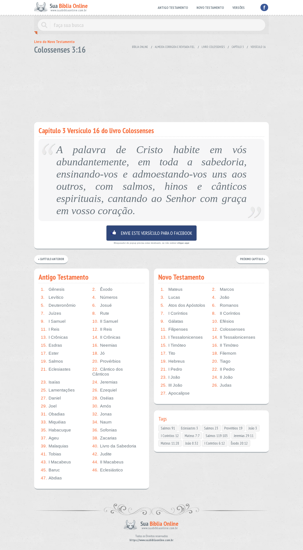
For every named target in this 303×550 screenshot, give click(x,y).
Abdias (51, 478)
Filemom (224, 353)
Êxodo (102, 289)
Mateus (172, 289)
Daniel (51, 398)
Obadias (53, 414)
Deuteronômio (58, 305)
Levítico (52, 297)
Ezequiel (104, 390)
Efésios (223, 321)
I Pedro (171, 369)
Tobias (51, 454)
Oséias (103, 398)
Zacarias (104, 438)
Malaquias (54, 446)
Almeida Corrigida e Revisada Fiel (175, 47)
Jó (98, 353)
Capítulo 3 (238, 47)
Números (105, 297)
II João (222, 377)
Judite (102, 454)
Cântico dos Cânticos (107, 371)
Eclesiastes (56, 369)
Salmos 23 (211, 428)
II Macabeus (108, 462)
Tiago (221, 361)
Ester (50, 353)
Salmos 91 (168, 428)
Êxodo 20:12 (239, 443)
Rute (100, 313)
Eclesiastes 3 (189, 428)
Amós (101, 406)
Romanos (225, 305)
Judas (222, 385)
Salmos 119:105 (217, 435)
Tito (168, 353)
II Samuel (105, 321)
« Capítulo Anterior (51, 259)
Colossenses (228, 329)
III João (171, 385)
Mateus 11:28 (170, 443)
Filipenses (174, 329)
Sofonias (104, 430)
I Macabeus (56, 462)
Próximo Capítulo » (252, 259)
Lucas (170, 297)
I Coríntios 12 (170, 435)
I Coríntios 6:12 (214, 443)
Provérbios (106, 361)
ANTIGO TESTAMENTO (173, 7)
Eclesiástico (107, 470)
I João (170, 377)
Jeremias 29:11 (244, 435)
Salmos (52, 361)
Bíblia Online (140, 47)
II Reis (102, 329)
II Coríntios (226, 313)
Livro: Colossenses (213, 47)
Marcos (223, 289)
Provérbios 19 (233, 428)
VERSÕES (238, 7)
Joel (49, 406)
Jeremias (105, 382)
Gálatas (172, 321)
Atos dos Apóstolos (183, 305)
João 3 (252, 428)
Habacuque (56, 430)
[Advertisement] (151, 86)
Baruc (50, 470)
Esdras (51, 345)
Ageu (50, 438)
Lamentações (58, 390)
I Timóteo (173, 345)
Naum (102, 422)
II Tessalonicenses (233, 337)
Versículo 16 (258, 47)
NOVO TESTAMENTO (210, 7)
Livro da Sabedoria (114, 446)
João (220, 297)
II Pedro (223, 369)
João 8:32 (191, 443)
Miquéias (53, 422)
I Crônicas (54, 337)
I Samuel (53, 321)
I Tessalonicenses (182, 337)
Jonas (102, 414)
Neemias (104, 345)
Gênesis (53, 289)
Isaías (50, 382)
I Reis (50, 329)
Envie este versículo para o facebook (151, 233)
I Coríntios (174, 313)
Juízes (51, 313)
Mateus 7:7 (192, 435)
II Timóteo (225, 345)
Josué (102, 305)
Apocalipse (175, 393)
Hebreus (173, 361)
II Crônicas (106, 337)
